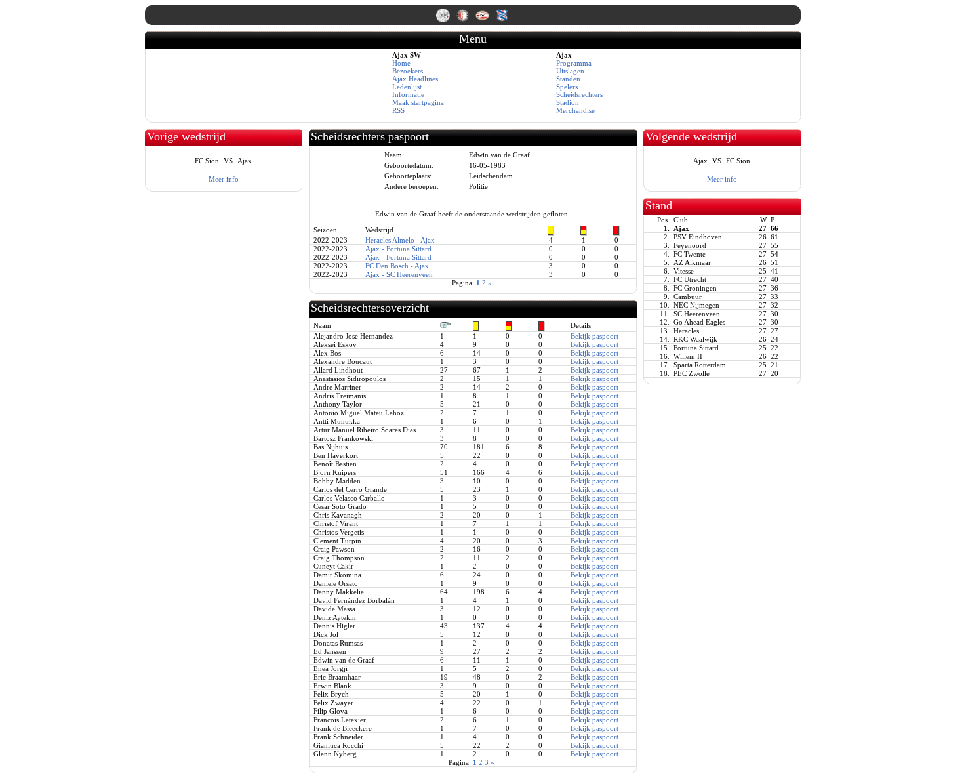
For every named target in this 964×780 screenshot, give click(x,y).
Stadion (567, 102)
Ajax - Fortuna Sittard (398, 249)
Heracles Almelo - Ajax (400, 240)
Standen (568, 79)
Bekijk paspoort (594, 336)
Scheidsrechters (579, 94)
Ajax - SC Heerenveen (399, 274)
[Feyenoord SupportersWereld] (464, 20)
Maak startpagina (418, 102)
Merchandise (575, 110)
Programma (574, 63)
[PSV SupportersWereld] (483, 20)
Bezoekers (407, 71)
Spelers (567, 87)
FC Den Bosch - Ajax (397, 266)
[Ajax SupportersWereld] (444, 20)
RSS (398, 110)
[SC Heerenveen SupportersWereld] (502, 20)
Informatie (408, 94)
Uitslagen (570, 71)
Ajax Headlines (415, 79)
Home (401, 63)
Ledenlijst (407, 87)
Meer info (224, 179)
